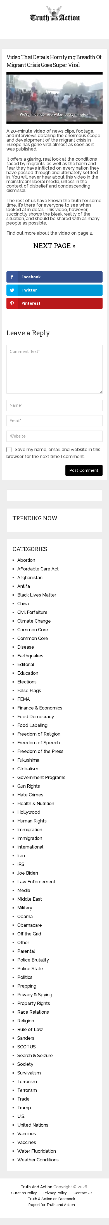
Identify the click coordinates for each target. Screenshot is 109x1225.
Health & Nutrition (35, 803)
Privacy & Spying (34, 994)
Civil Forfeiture (32, 612)
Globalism (27, 768)
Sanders (25, 1038)
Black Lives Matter (36, 595)
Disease (25, 647)
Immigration (29, 829)
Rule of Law (30, 1029)
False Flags (29, 690)
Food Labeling (32, 725)
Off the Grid (29, 934)
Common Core (32, 629)
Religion (25, 1020)
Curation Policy (24, 1193)
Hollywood (28, 812)
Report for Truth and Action (52, 1205)
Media (23, 890)
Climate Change (34, 621)
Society (25, 1064)
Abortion (26, 560)
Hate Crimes (30, 795)
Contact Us (83, 1193)
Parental (26, 951)
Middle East (29, 899)
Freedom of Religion (38, 734)
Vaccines (26, 1133)
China (23, 603)
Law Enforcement (36, 881)
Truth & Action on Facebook (51, 1199)
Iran (21, 855)
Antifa (23, 586)
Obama (25, 916)
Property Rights (33, 1003)
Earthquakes (30, 655)
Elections (27, 682)
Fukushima (28, 760)
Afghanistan (29, 577)
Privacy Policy (55, 1193)
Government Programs (41, 777)
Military (24, 907)
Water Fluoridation (36, 1151)
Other (23, 942)
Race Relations (33, 1012)
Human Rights (32, 821)
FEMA (23, 699)
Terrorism (27, 1081)
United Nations (32, 1125)
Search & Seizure (35, 1055)
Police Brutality (33, 960)
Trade (23, 1099)
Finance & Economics (39, 708)
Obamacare (29, 925)
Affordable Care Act (38, 569)
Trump (24, 1107)
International (30, 847)
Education (27, 673)
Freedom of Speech (38, 742)
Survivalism (29, 1073)
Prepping (26, 986)
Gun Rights (28, 786)
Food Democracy (35, 716)
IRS (20, 864)
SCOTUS (26, 1047)
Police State (30, 968)
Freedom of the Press (40, 751)
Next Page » (54, 245)
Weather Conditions (38, 1159)
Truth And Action (36, 1187)
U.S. (21, 1116)
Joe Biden (27, 873)
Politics (24, 977)
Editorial (25, 664)
